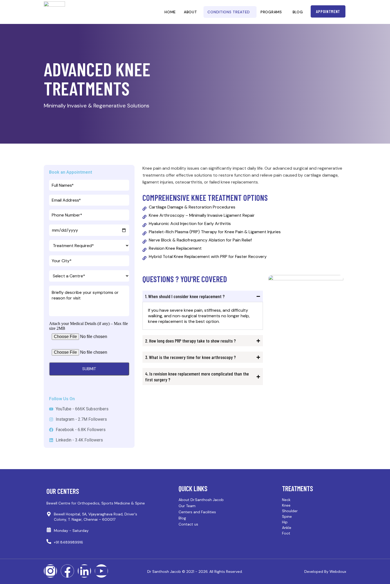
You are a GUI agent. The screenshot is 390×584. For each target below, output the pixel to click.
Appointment (328, 11)
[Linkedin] (84, 571)
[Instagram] (50, 571)
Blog (298, 12)
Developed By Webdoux (325, 571)
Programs (271, 12)
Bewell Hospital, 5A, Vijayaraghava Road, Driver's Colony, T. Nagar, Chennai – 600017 (95, 517)
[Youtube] (101, 571)
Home (170, 12)
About (190, 12)
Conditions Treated (228, 12)
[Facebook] (67, 571)
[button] (192, 12)
